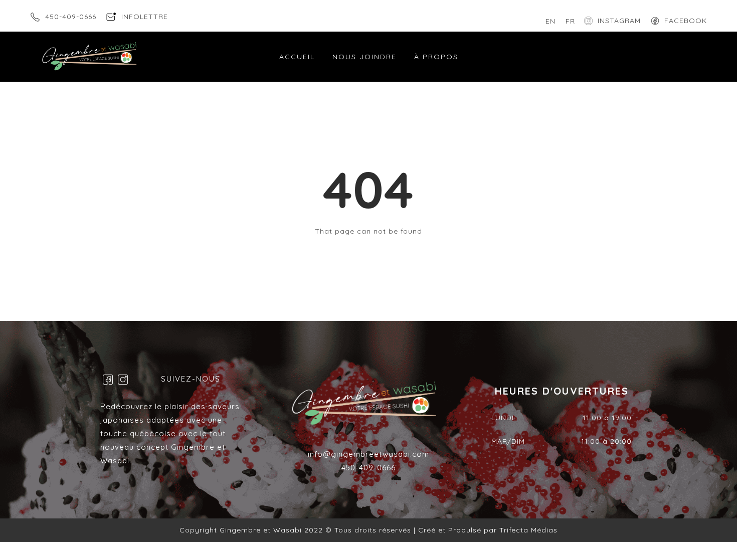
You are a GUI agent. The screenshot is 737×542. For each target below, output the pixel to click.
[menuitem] (550, 21)
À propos (436, 56)
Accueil (297, 56)
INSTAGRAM (619, 20)
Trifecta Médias (527, 529)
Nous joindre (364, 56)
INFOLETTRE (144, 16)
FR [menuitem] (570, 21)
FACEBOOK (685, 20)
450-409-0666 (70, 16)
